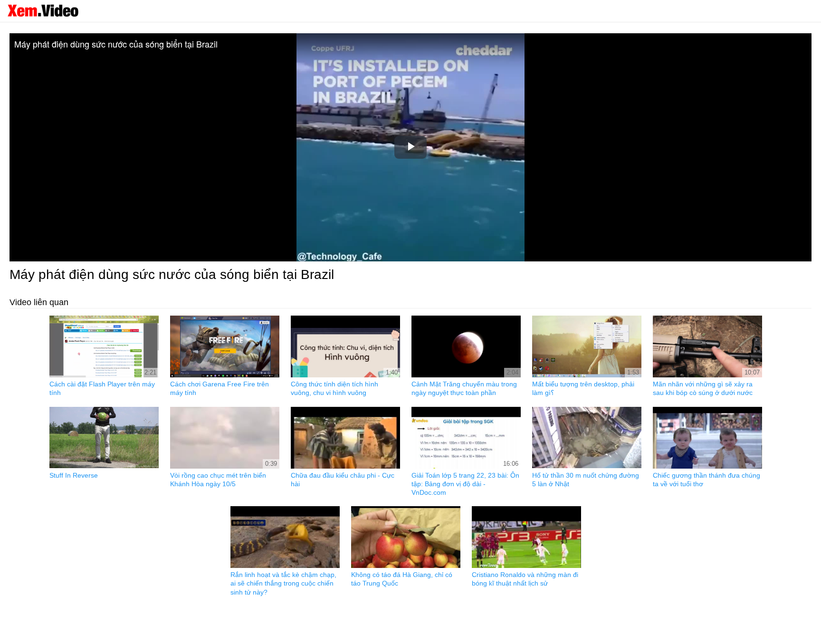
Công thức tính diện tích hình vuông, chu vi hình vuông (334, 388)
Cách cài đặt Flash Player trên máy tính (102, 388)
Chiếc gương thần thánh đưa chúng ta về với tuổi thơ (706, 479)
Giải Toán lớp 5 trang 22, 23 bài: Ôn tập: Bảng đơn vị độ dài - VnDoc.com (465, 483)
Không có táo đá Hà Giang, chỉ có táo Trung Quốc (401, 579)
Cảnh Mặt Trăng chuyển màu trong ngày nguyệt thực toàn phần (464, 388)
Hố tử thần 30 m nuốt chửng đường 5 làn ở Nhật (585, 479)
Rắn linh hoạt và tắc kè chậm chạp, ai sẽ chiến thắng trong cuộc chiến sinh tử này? (283, 583)
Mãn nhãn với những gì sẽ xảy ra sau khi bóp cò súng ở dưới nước (703, 388)
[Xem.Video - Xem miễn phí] (42, 10)
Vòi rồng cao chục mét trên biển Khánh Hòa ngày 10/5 (218, 479)
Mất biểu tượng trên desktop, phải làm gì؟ (583, 388)
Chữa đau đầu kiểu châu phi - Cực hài (342, 479)
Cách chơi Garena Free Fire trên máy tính (219, 388)
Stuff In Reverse (73, 475)
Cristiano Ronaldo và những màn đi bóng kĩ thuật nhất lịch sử (525, 579)
